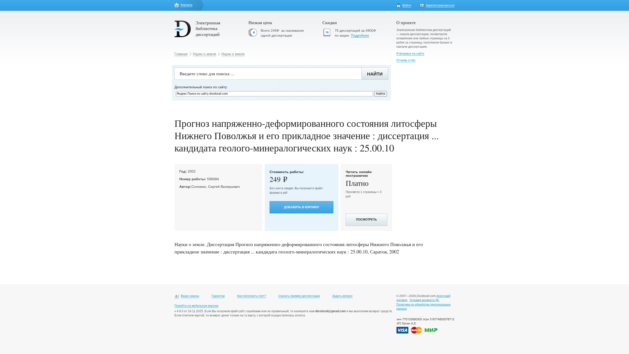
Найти (375, 74)
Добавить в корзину (301, 207)
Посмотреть (366, 219)
